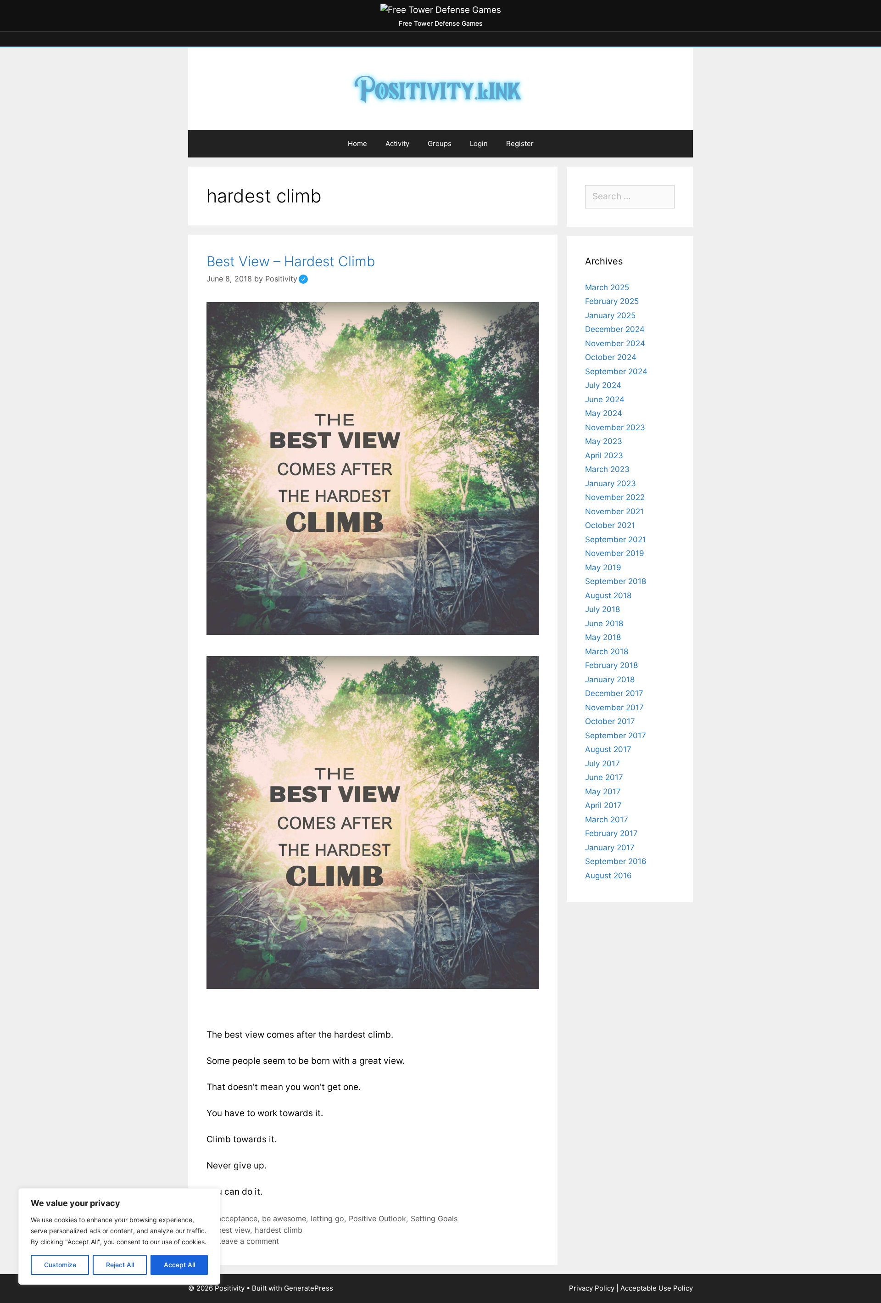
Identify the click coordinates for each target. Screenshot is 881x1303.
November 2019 (614, 553)
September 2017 (615, 735)
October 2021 (610, 525)
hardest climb (278, 1230)
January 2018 (610, 679)
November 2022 (615, 497)
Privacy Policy (591, 1288)
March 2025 (607, 287)
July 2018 (602, 609)
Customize (60, 1265)
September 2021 (615, 539)
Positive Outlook (377, 1218)
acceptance (237, 1218)
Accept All (179, 1265)
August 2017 (608, 749)
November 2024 (615, 343)
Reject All (120, 1265)
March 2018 (606, 651)
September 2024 (616, 371)
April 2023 (604, 455)
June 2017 (604, 777)
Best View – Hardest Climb (290, 261)
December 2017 (614, 693)
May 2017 (603, 791)
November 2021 (614, 511)
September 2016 (616, 861)
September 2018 (615, 581)
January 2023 (610, 483)
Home (357, 143)
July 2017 (602, 763)
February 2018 (611, 665)
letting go (327, 1218)
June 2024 (605, 399)
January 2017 (610, 847)
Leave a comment (248, 1241)
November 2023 (615, 427)
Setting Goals (434, 1218)
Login (479, 143)
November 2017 (614, 707)
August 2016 (608, 875)
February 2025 (612, 301)
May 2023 (603, 441)
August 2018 (608, 595)
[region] (119, 1236)
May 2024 (603, 413)
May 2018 (603, 637)
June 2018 (604, 623)
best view (233, 1230)
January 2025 (610, 315)
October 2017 (610, 721)
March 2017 (606, 819)
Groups (440, 143)
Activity (397, 143)
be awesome (284, 1218)
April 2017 (603, 805)
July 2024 (603, 385)
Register (520, 143)
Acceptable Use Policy (656, 1288)
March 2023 (607, 469)
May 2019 (603, 567)
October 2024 (610, 357)
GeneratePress (308, 1288)
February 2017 (611, 833)
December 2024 (615, 329)
